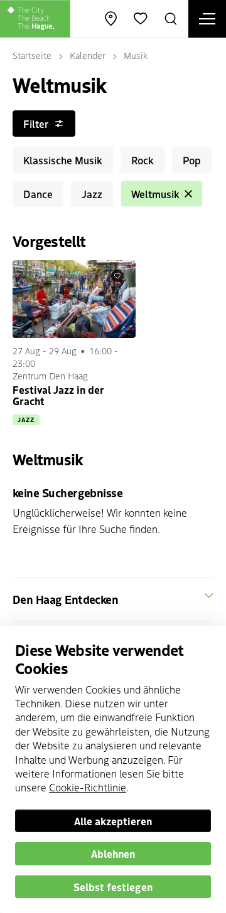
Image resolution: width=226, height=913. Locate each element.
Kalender (87, 55)
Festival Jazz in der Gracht (58, 395)
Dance (38, 194)
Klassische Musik (62, 160)
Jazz (92, 194)
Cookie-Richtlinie (87, 787)
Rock (142, 160)
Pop (192, 160)
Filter (35, 123)
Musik (136, 55)
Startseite (32, 55)
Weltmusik (155, 194)
